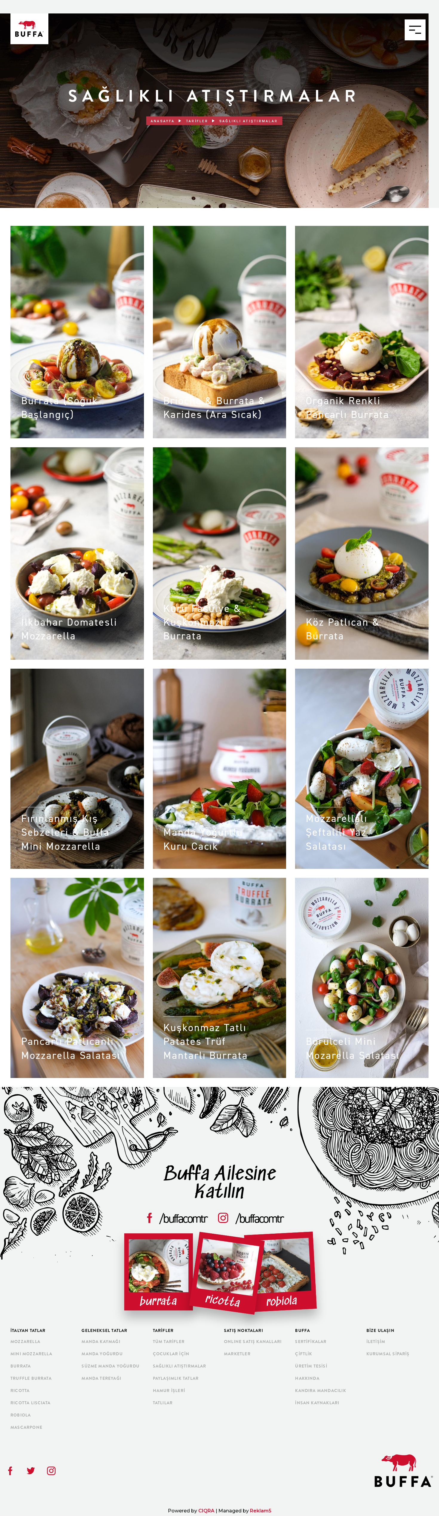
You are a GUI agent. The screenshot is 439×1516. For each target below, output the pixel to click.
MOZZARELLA (25, 1342)
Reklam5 (260, 1511)
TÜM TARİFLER (169, 1342)
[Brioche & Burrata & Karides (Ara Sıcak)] (219, 229)
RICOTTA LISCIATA (30, 1403)
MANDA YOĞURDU (102, 1354)
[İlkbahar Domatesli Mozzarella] (77, 450)
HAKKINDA (307, 1378)
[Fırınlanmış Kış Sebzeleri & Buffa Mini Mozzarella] (77, 671)
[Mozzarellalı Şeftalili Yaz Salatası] (362, 671)
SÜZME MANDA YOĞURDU (110, 1366)
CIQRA (207, 1511)
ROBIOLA (20, 1415)
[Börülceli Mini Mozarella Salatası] (362, 880)
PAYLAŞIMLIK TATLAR (176, 1378)
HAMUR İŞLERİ (169, 1391)
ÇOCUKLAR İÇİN (171, 1354)
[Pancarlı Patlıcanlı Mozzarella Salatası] (77, 880)
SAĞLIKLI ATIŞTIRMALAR (179, 1366)
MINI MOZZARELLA (31, 1354)
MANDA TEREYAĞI (101, 1378)
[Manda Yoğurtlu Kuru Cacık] (219, 671)
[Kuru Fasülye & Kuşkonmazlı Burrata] (219, 450)
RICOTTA (20, 1391)
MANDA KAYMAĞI (101, 1342)
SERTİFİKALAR (310, 1342)
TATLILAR (163, 1403)
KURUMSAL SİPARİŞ (388, 1354)
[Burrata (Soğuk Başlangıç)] (77, 229)
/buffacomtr (184, 1218)
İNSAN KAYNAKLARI (317, 1403)
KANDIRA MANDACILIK (320, 1391)
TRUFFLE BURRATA (31, 1378)
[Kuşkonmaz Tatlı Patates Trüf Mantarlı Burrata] (219, 880)
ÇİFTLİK (303, 1354)
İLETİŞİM (376, 1342)
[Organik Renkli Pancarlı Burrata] (362, 229)
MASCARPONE (26, 1427)
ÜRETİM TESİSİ (311, 1366)
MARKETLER (237, 1354)
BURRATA (20, 1366)
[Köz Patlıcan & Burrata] (362, 450)
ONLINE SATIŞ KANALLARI (253, 1342)
